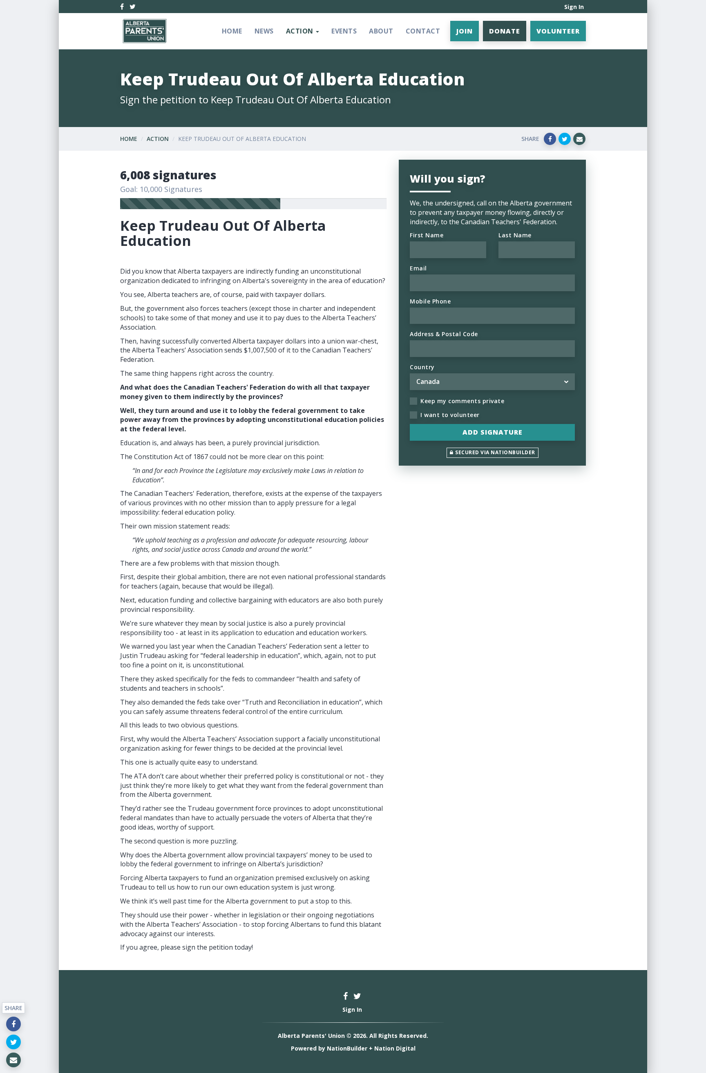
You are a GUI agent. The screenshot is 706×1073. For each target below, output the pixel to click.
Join (464, 31)
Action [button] (300, 31)
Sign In (574, 7)
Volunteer (558, 31)
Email (418, 268)
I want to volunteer (450, 415)
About (381, 31)
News (264, 31)
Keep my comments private (462, 401)
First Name (426, 235)
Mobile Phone (430, 301)
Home (232, 31)
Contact (423, 31)
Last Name (515, 235)
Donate (504, 31)
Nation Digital (395, 1048)
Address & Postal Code (444, 334)
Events (344, 31)
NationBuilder (347, 1048)
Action (158, 139)
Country (422, 367)
